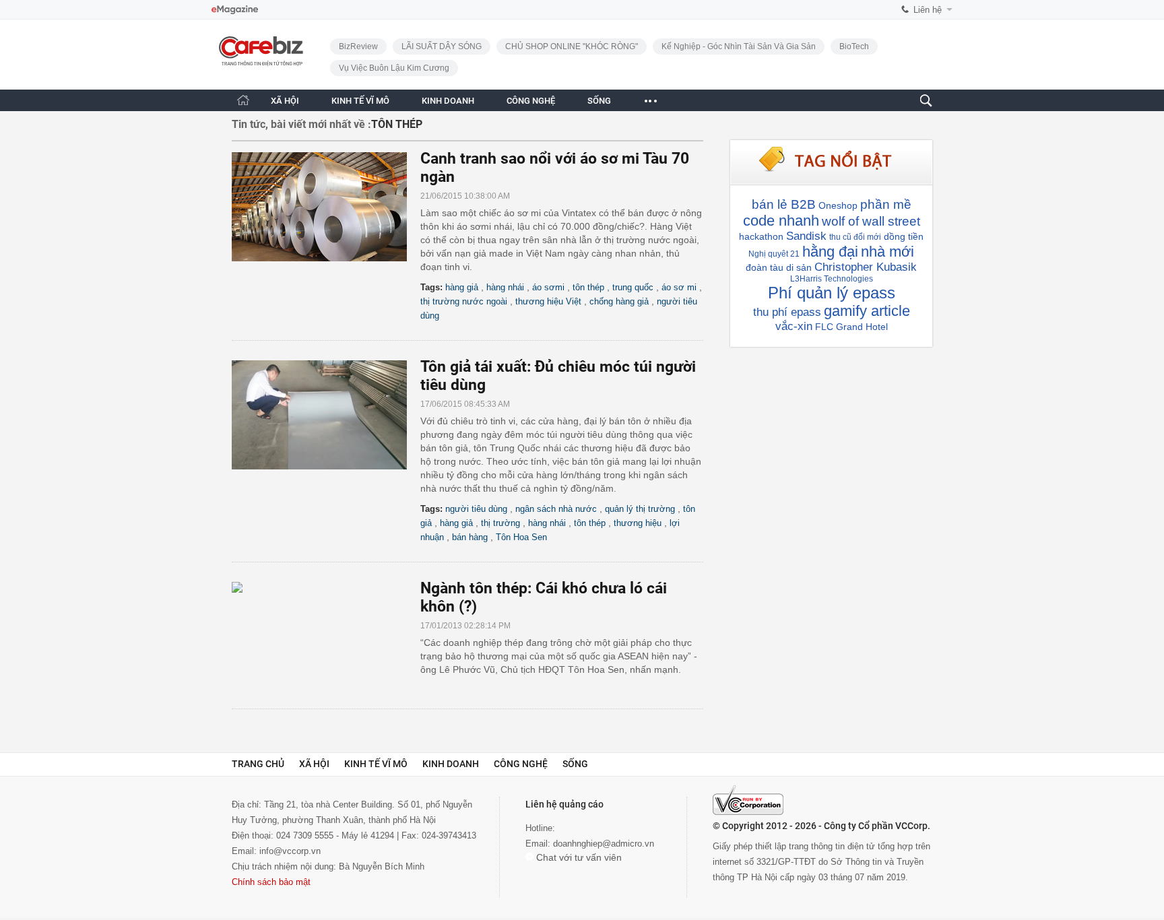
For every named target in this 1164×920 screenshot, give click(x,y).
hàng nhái (505, 287)
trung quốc (632, 287)
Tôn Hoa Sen (521, 537)
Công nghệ (521, 763)
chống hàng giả (619, 301)
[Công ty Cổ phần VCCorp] (748, 800)
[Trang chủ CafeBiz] (243, 100)
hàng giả (456, 523)
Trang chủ (258, 763)
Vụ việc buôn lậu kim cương (394, 68)
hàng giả (461, 287)
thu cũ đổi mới (855, 237)
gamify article (867, 310)
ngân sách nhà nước (556, 509)
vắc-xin (793, 326)
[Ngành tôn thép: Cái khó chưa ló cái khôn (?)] (326, 636)
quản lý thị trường (640, 509)
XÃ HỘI (285, 101)
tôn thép (588, 287)
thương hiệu (637, 523)
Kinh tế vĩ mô (376, 763)
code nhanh (781, 220)
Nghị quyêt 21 (774, 254)
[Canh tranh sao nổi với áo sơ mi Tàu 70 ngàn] (326, 206)
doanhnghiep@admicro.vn (603, 844)
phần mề (885, 204)
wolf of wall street (871, 221)
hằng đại (830, 251)
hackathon (761, 236)
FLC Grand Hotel (851, 326)
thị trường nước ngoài (463, 301)
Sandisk (806, 236)
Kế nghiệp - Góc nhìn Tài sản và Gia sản (738, 46)
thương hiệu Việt (548, 301)
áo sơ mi (679, 287)
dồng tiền (904, 236)
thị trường (500, 523)
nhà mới (887, 251)
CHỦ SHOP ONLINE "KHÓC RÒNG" (571, 46)
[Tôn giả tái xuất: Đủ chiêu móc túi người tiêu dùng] (326, 414)
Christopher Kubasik (865, 267)
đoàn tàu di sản (779, 267)
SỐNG (599, 101)
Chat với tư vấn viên (578, 857)
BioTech (854, 46)
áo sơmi (548, 287)
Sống (575, 763)
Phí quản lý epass (831, 293)
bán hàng (470, 537)
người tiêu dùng (476, 509)
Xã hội (314, 763)
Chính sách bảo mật (271, 882)
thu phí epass (787, 312)
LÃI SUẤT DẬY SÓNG (441, 46)
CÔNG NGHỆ (531, 101)
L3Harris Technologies (831, 279)
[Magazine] (235, 9)
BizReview (358, 46)
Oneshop (838, 205)
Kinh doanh (450, 763)
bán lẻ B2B (784, 204)
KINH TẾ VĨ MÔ (360, 101)
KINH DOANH (448, 101)
